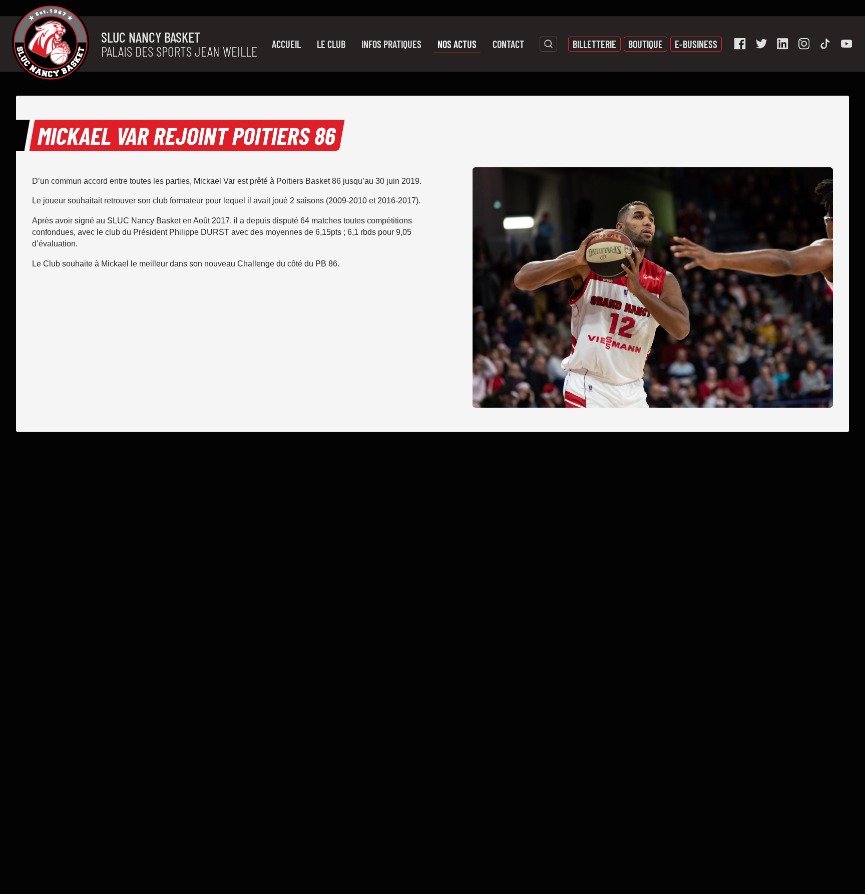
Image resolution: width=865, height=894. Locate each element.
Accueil (286, 44)
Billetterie (594, 44)
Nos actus (457, 44)
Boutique (645, 44)
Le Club (331, 44)
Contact (508, 44)
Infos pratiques (391, 44)
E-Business (696, 44)
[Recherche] (548, 44)
